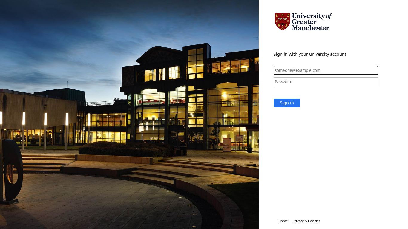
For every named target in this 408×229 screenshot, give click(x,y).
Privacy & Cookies (306, 221)
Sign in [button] (287, 103)
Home (283, 221)
